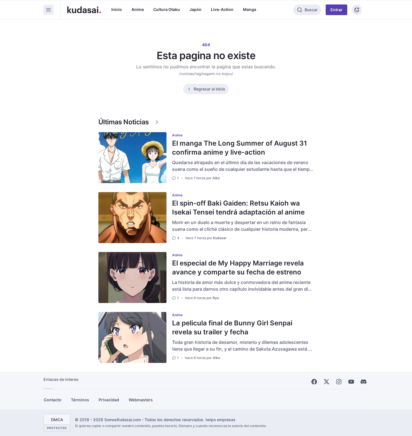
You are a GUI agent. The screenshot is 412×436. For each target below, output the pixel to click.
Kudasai (219, 238)
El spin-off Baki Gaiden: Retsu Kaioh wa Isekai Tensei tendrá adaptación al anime (238, 207)
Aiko (216, 178)
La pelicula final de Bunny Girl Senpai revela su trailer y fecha (232, 327)
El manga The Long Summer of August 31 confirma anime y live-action (239, 147)
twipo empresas (220, 419)
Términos (80, 399)
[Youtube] (351, 382)
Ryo (216, 298)
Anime (137, 9)
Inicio (116, 9)
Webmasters (141, 399)
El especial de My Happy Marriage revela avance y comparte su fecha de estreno (238, 267)
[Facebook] (314, 382)
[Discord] (363, 382)
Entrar (336, 9)
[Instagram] (339, 382)
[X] (326, 382)
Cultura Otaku (166, 9)
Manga (249, 9)
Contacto (52, 399)
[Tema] (357, 9)
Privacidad (109, 399)
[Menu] (48, 10)
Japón (195, 9)
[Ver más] (157, 122)
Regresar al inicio (209, 89)
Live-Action (222, 9)
